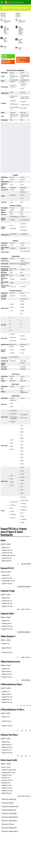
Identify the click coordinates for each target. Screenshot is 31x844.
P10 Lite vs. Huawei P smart (10, 806)
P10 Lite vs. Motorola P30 (9, 827)
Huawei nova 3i (24, 74)
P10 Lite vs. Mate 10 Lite (9, 810)
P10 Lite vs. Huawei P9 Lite (10, 817)
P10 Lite (3, 15)
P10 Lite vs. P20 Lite (8, 802)
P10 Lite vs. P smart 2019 (9, 813)
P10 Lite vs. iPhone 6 (8, 824)
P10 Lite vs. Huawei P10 (9, 799)
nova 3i (18, 15)
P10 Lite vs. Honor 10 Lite (9, 820)
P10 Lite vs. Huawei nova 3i (10, 831)
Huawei (3, 13)
